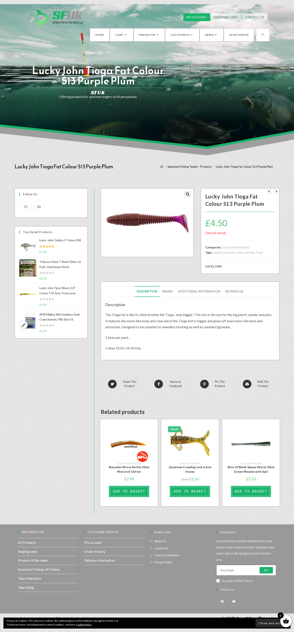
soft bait (249, 252)
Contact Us (254, 17)
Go (266, 570)
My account (93, 542)
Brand (167, 291)
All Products (27, 542)
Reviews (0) (234, 291)
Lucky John (236, 252)
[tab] (147, 291)
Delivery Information (99, 560)
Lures (225, 247)
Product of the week (33, 560)
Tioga (259, 252)
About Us (160, 541)
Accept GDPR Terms (237, 581)
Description (147, 291)
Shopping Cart (226, 17)
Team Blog (26, 587)
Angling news (27, 551)
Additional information (199, 291)
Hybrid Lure (220, 252)
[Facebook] (26, 206)
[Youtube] (39, 206)
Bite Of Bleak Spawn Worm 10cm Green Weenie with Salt (251, 469)
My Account (197, 17)
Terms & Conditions (167, 555)
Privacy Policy (163, 562)
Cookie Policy (84, 624)
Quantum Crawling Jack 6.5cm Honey (190, 469)
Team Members (29, 578)
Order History (94, 551)
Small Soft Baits (239, 247)
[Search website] (262, 34)
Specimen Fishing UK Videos (39, 569)
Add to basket (129, 491)
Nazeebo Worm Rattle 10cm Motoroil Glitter (129, 469)
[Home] (161, 166)
